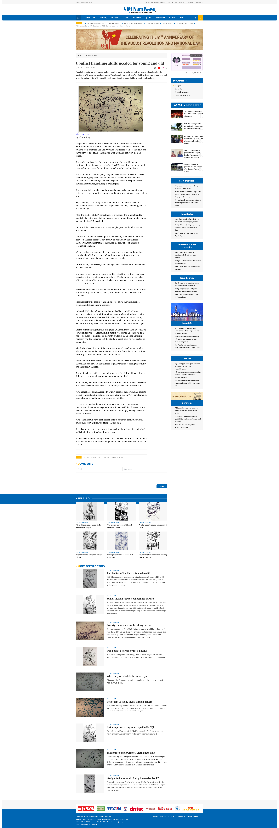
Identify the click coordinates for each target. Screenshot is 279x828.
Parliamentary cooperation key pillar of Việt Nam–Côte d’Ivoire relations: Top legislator (193, 139)
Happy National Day (126, 26)
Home (80, 55)
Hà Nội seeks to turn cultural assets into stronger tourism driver (187, 284)
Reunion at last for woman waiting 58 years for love (153, 556)
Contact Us (199, 2)
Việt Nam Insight (81, 26)
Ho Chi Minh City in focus (185, 23)
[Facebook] (152, 68)
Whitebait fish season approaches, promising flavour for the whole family (186, 410)
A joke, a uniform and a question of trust (153, 526)
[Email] (166, 68)
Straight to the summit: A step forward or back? (133, 778)
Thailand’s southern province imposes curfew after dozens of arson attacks (193, 167)
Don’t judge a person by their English (127, 650)
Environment (160, 18)
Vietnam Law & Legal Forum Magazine (157, 2)
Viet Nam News (83, 134)
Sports (148, 18)
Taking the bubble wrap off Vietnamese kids (131, 752)
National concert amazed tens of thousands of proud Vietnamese (193, 113)
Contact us (181, 816)
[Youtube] (159, 68)
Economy (103, 18)
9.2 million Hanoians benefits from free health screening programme (187, 220)
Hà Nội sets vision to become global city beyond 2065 (187, 295)
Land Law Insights (153, 23)
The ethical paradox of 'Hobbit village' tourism (119, 526)
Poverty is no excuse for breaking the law (129, 625)
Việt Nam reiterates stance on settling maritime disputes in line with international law (188, 374)
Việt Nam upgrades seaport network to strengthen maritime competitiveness (187, 366)
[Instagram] (163, 68)
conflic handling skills (118, 457)
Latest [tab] (177, 105)
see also (84, 498)
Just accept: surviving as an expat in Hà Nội (130, 727)
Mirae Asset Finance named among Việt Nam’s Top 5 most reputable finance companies (187, 339)
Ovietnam (182, 2)
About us (171, 816)
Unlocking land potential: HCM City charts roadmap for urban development (193, 126)
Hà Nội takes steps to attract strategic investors (187, 267)
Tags (78, 457)
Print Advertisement (182, 92)
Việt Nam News (139, 10)
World (182, 18)
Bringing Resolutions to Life (96, 23)
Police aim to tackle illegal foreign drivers (129, 701)
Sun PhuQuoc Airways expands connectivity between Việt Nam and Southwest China (187, 330)
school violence (104, 457)
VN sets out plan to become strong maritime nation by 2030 (186, 187)
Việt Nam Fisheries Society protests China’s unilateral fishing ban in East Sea (187, 383)
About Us (191, 2)
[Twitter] (155, 68)
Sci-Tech (114, 18)
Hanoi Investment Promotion (133, 23)
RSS (202, 816)
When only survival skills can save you (127, 676)
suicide (93, 457)
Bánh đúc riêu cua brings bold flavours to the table (185, 426)
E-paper (178, 80)
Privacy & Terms (192, 816)
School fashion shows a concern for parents (130, 598)
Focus (79, 23)
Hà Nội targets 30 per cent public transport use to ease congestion (186, 290)
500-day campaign (109, 26)
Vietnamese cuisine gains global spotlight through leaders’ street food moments (188, 419)
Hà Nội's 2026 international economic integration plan (188, 262)
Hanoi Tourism (168, 23)
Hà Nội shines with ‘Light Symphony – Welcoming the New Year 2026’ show (187, 227)
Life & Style (137, 18)
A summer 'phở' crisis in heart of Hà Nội (89, 556)
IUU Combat (94, 26)
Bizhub (174, 2)
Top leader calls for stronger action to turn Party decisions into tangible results (188, 202)
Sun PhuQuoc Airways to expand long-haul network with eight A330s (187, 346)
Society (125, 18)
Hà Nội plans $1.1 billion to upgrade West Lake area (187, 234)
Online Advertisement (182, 95)
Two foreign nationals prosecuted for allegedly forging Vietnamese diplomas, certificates (192, 153)
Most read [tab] (194, 105)
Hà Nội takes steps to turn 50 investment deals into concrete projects (185, 255)
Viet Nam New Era (115, 23)
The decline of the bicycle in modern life (129, 573)
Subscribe (178, 89)
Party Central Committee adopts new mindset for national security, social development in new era (188, 194)
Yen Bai (86, 457)
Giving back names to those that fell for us (120, 556)
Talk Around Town (91, 55)
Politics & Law (89, 18)
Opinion (172, 18)
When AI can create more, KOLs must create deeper (88, 526)
